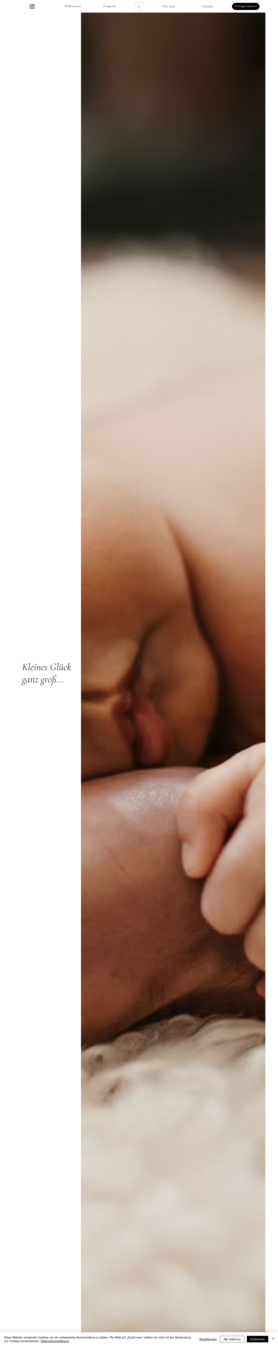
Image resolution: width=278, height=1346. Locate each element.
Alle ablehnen (232, 1339)
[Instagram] (32, 6)
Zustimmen (257, 1339)
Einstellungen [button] (208, 1339)
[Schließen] (273, 1339)
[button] (110, 6)
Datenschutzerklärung (55, 1341)
